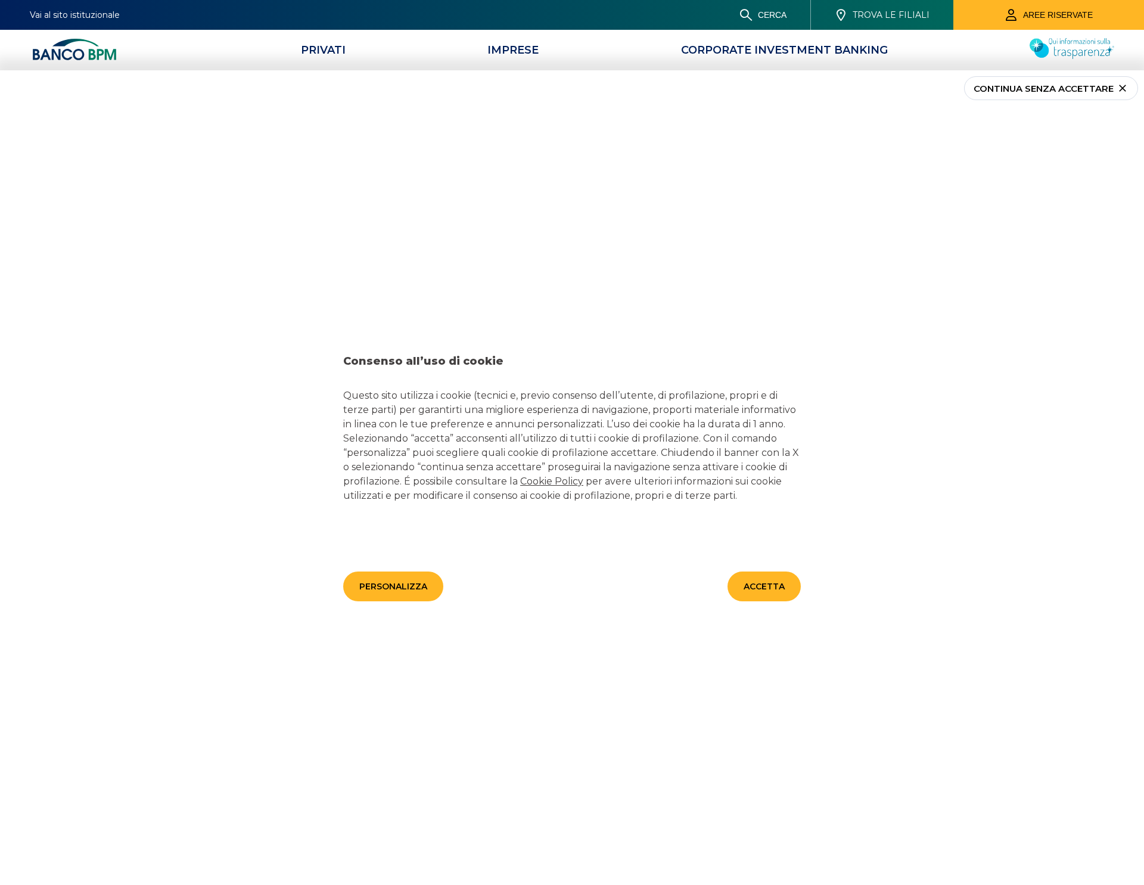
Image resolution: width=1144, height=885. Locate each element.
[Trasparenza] (1072, 55)
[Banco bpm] (74, 50)
